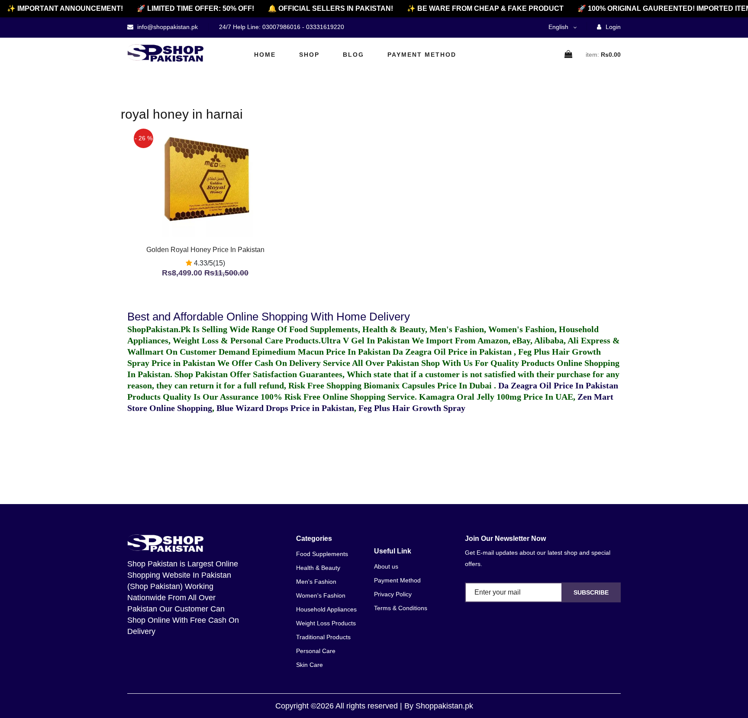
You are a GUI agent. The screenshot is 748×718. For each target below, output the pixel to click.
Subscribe (591, 592)
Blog (353, 54)
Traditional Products (323, 637)
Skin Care (309, 664)
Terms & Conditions (400, 608)
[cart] (568, 54)
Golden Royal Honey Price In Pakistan (205, 249)
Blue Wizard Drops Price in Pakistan (285, 408)
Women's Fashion (320, 595)
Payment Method (421, 54)
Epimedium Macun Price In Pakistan (321, 351)
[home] (165, 52)
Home (265, 54)
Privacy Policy (393, 594)
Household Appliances (326, 609)
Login (612, 26)
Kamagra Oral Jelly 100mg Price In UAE (496, 396)
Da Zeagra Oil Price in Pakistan (453, 351)
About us (386, 566)
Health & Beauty (318, 567)
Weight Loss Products (326, 623)
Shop (309, 54)
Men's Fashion (316, 581)
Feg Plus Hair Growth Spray (411, 408)
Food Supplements (322, 553)
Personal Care (315, 650)
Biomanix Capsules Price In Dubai (429, 385)
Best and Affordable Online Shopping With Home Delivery (268, 316)
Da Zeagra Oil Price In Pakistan (558, 385)
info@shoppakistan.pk (166, 26)
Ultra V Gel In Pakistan (365, 340)
